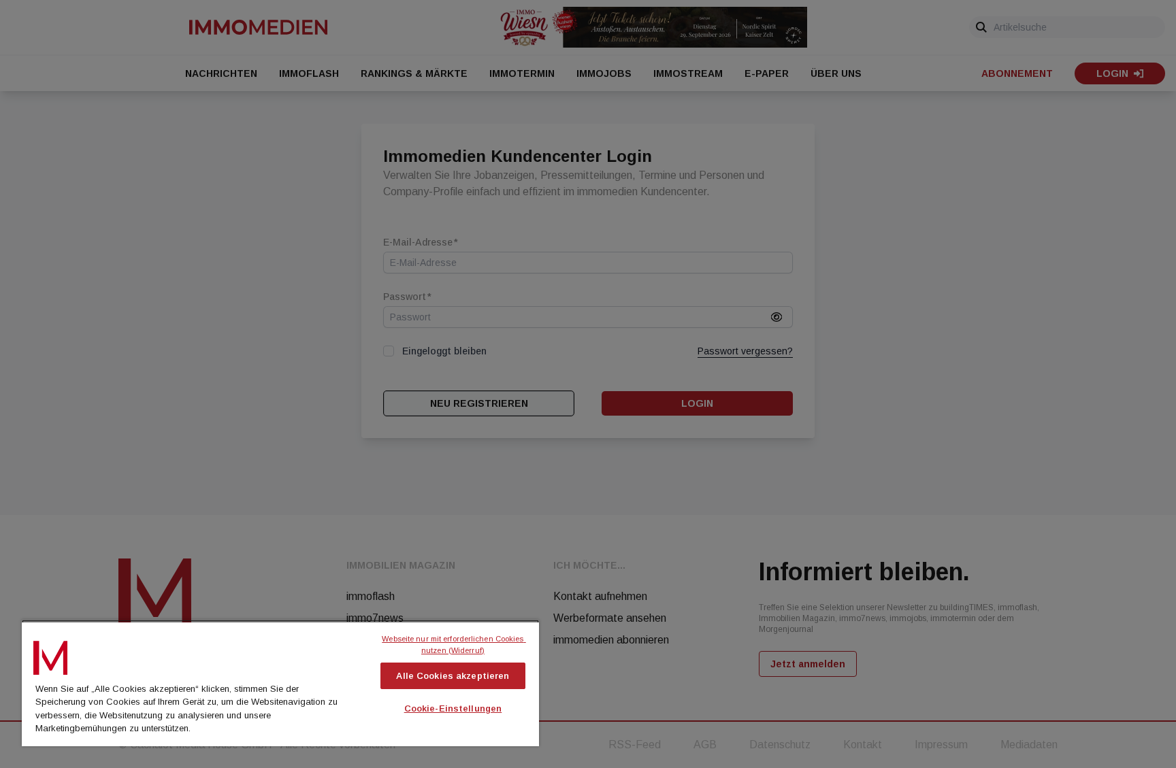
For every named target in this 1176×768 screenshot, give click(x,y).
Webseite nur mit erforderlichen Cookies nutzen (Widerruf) (453, 644)
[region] (280, 683)
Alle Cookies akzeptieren (452, 676)
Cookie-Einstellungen (453, 708)
